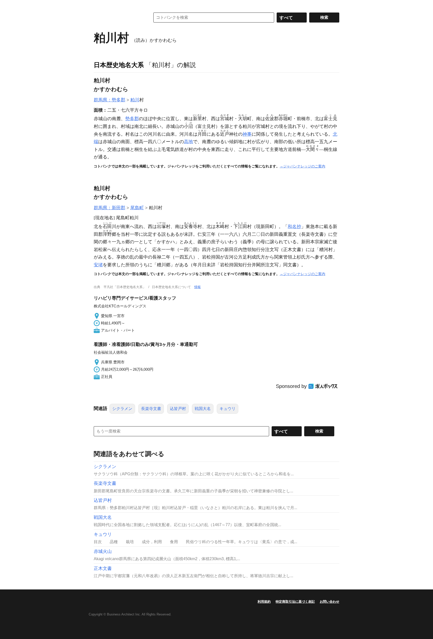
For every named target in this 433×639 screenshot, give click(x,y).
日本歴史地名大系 (119, 64)
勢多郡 (132, 118)
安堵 (98, 264)
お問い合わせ (329, 601)
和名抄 (294, 226)
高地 (188, 141)
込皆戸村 (178, 408)
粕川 (134, 99)
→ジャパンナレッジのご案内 (302, 166)
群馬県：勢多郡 (109, 99)
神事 (247, 134)
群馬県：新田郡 (109, 207)
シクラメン (122, 408)
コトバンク (118, 18)
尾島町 (137, 207)
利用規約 (264, 601)
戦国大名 (203, 408)
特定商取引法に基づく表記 (295, 601)
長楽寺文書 (151, 408)
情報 (197, 287)
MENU (99, 5)
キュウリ (228, 408)
